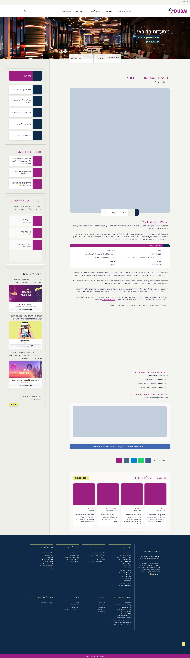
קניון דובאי (94, 297)
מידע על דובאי (80, 11)
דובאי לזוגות (75, 553)
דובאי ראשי (76, 603)
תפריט (159, 261)
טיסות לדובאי (127, 603)
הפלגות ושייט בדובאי (125, 583)
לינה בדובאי (109, 11)
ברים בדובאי (127, 574)
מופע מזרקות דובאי (108, 300)
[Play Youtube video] (120, 336)
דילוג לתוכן (186, 1)
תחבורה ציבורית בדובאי (46, 564)
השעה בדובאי (49, 561)
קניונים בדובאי (127, 564)
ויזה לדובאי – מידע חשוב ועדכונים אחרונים (120, 620)
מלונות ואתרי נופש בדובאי (98, 553)
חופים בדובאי (127, 581)
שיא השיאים (102, 607)
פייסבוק (112, 261)
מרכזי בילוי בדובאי (126, 561)
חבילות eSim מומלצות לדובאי (123, 622)
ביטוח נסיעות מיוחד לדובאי (124, 618)
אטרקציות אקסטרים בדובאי (124, 557)
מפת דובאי (50, 557)
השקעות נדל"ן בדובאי (73, 561)
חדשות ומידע (101, 611)
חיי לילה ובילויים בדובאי (125, 572)
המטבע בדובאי (49, 568)
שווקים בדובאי (127, 566)
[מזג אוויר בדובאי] (91, 58)
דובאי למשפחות (74, 555)
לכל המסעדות (80, 478)
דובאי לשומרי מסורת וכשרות (71, 557)
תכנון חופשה (66, 11)
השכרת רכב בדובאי (126, 607)
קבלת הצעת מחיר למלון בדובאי (96, 561)
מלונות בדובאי (101, 557)
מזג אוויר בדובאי (48, 555)
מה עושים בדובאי (124, 11)
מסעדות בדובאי (159, 68)
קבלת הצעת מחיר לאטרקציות (123, 605)
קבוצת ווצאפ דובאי (74, 605)
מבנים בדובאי (127, 579)
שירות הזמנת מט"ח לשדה (124, 609)
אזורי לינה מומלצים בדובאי (98, 555)
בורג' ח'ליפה (120, 234)
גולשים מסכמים (101, 609)
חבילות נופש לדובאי (126, 613)
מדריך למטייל (101, 605)
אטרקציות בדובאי (126, 553)
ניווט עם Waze (156, 264)
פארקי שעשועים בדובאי (125, 559)
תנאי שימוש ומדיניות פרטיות (71, 609)
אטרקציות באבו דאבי (125, 555)
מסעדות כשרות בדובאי (73, 559)
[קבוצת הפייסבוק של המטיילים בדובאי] (17, 11)
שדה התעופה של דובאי (46, 559)
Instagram (111, 264)
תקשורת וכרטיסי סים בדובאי (45, 566)
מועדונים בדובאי (126, 576)
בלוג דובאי (102, 603)
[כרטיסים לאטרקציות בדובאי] (7, 11)
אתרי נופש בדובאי (100, 559)
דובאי (166, 68)
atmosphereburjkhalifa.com (104, 257)
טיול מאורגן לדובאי (126, 611)
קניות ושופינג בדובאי (125, 570)
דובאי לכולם (95, 11)
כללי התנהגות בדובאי (47, 553)
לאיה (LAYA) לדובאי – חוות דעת (122, 624)
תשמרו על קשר (75, 607)
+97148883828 (110, 250)
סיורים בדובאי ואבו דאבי (124, 585)
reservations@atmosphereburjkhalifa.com (99, 254)
